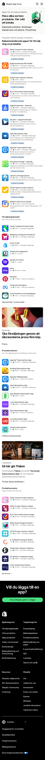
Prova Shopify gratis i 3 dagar (22, 600)
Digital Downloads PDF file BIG (21, 63)
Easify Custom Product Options (22, 49)
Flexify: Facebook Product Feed (21, 226)
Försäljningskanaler (10, 629)
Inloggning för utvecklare (13, 729)
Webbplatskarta (9, 747)
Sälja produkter (8, 638)
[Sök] (37, 4)
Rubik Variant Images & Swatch (21, 523)
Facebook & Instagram (18, 285)
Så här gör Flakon (13, 466)
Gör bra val (6, 573)
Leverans (27, 658)
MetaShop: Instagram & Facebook (22, 235)
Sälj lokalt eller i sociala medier (13, 302)
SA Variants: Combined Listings (21, 557)
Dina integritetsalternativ (13, 753)
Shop (12, 268)
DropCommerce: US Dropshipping (22, 293)
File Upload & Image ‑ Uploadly (21, 162)
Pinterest (13, 277)
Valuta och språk (30, 663)
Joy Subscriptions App (18, 419)
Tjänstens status (30, 710)
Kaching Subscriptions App (20, 368)
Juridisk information (31, 705)
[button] (22, 54)
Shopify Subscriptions (18, 427)
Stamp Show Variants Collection (22, 548)
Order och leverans (10, 642)
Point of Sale (14, 243)
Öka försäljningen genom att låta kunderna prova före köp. (21, 335)
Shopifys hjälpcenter (11, 678)
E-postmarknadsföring (32, 649)
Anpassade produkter (11, 27)
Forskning (6, 692)
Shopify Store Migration (19, 251)
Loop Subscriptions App (19, 402)
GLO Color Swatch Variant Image (22, 92)
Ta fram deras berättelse (13, 482)
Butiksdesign (7, 647)
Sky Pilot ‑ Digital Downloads (21, 120)
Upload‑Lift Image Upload (19, 176)
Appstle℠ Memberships (19, 377)
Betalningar (27, 27)
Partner (26, 696)
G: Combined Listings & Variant (21, 540)
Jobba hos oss (29, 683)
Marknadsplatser (30, 633)
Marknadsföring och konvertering (10, 652)
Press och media (30, 692)
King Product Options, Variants (21, 78)
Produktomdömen (31, 638)
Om (24, 678)
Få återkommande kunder (11, 436)
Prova (4, 344)
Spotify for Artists (17, 260)
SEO (25, 654)
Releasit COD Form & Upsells (20, 202)
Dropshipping (29, 629)
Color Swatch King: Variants (20, 565)
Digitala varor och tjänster (13, 30)
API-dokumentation (10, 683)
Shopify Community (10, 687)
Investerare (28, 687)
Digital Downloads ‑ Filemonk (21, 105)
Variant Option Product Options (21, 188)
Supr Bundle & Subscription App (22, 394)
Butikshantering (9, 658)
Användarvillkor (8, 735)
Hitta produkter (8, 633)
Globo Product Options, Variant (21, 506)
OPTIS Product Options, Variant (21, 531)
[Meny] (41, 4)
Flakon (17, 471)
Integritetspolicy (9, 741)
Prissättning (31, 30)
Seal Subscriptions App (18, 134)
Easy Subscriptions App (19, 410)
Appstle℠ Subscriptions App (20, 148)
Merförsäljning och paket (31, 643)
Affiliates (27, 701)
